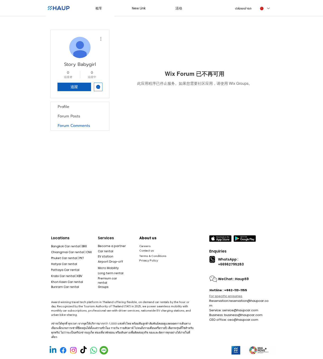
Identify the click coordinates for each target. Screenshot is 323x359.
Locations (60, 237)
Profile (63, 107)
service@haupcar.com (240, 310)
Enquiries (218, 251)
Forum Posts (69, 116)
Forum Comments (74, 125)
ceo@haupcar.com (242, 319)
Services (106, 237)
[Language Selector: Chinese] (264, 8)
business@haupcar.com (243, 315)
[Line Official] (104, 350)
